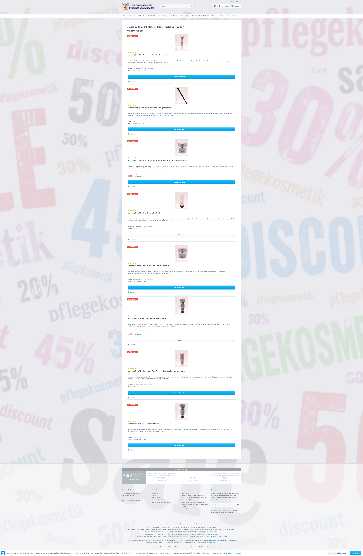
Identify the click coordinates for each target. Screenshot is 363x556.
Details (180, 235)
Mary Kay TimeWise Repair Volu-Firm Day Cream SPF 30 (148, 266)
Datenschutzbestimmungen (222, 510)
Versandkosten (173, 523)
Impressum (185, 493)
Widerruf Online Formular (160, 500)
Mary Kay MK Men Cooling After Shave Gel (143, 424)
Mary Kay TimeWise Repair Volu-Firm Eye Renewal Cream (149, 55)
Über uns (155, 493)
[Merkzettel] (215, 6)
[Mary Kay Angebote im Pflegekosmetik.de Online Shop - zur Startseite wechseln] (138, 7)
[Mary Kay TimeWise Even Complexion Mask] (181, 200)
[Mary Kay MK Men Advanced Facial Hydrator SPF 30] (181, 305)
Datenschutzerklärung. (209, 543)
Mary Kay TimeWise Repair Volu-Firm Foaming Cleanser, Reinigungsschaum (156, 371)
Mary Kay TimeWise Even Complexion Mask (144, 213)
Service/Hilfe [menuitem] (235, 1)
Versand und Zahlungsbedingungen (193, 500)
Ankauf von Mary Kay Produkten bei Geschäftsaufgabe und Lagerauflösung (194, 496)
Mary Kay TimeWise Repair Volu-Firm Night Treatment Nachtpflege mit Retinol (157, 160)
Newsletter (185, 506)
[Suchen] (192, 6)
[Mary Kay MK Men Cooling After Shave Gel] (181, 411)
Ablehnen (331, 553)
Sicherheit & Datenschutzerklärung (193, 502)
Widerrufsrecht (156, 497)
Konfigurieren (355, 553)
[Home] (124, 16)
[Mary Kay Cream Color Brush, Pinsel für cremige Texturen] (181, 95)
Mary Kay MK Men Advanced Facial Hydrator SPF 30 (147, 318)
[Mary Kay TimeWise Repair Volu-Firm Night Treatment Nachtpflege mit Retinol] (181, 147)
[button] (3, 553)
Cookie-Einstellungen (188, 509)
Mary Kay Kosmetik (165, 536)
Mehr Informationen (234, 553)
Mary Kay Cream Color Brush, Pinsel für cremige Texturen (149, 108)
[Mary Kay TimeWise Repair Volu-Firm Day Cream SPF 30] (181, 253)
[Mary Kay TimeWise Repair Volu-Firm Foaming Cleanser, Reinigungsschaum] (181, 358)
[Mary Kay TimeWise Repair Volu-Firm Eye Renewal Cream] (181, 42)
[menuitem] (177, 6)
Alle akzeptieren (342, 553)
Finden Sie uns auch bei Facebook (216, 536)
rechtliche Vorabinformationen (161, 502)
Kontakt (154, 495)
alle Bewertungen (134, 479)
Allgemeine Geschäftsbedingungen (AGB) (194, 504)
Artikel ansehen (162, 481)
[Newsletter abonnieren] (238, 505)
